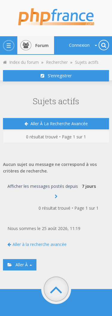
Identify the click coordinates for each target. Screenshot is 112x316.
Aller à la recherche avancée (58, 123)
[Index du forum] (56, 15)
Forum (42, 45)
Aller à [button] (20, 264)
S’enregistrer (58, 75)
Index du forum (23, 62)
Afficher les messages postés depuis (43, 186)
